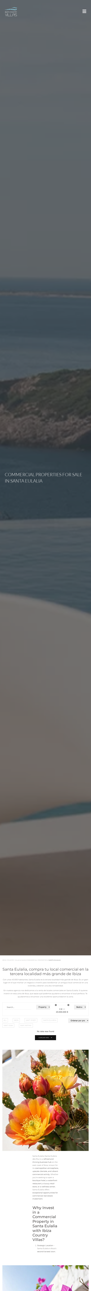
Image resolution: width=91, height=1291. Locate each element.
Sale (23, 960)
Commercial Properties (37, 960)
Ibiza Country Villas (11, 960)
